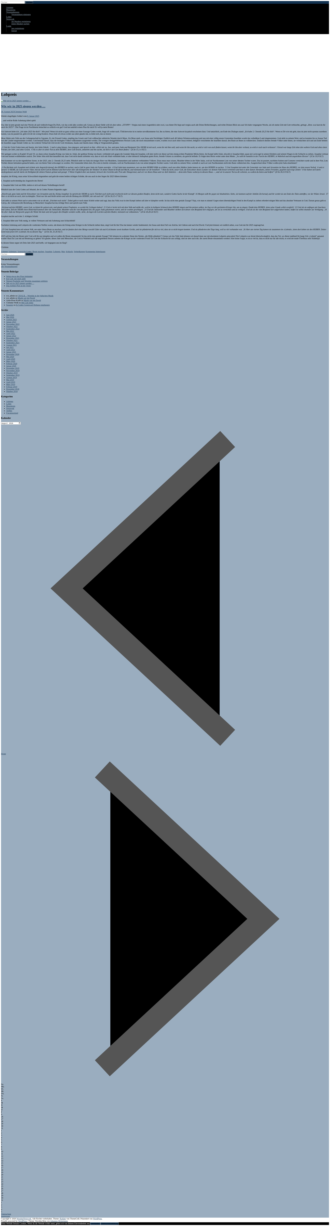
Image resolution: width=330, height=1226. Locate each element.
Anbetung (12, 251)
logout (14, 31)
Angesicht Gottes (24, 251)
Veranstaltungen (12, 12)
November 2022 (12, 324)
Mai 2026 (10, 317)
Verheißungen (79, 251)
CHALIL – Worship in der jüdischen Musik (35, 296)
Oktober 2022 (12, 326)
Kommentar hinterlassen (95, 251)
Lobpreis (56, 251)
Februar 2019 (11, 387)
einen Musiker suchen (20, 24)
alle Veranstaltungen (9, 266)
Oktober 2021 (12, 340)
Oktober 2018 (12, 391)
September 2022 (12, 329)
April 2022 (10, 333)
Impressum (5, 1216)
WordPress (22, 1221)
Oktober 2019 (12, 373)
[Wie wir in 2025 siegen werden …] (16, 101)
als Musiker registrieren (21, 21)
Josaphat (48, 251)
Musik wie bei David (26, 298)
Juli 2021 (10, 347)
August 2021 (11, 345)
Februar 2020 (11, 364)
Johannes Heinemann (59, 1221)
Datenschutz (6, 1214)
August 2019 (11, 377)
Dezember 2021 (12, 338)
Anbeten (9, 7)
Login (8, 26)
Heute (3, 754)
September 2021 (12, 343)
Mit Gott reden (27, 303)
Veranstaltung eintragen (21, 14)
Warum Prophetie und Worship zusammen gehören (27, 281)
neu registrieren (18, 28)
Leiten (8, 17)
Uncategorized (12, 413)
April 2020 (10, 359)
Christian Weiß (21, 112)
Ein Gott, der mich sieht (16, 279)
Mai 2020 (10, 357)
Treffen (9, 411)
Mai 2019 (10, 380)
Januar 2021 (11, 352)
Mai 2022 (10, 331)
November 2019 (12, 370)
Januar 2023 (11, 322)
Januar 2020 (11, 366)
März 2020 (10, 361)
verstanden (95, 1224)
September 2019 (12, 375)
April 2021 (10, 350)
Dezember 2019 (12, 368)
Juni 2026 (10, 315)
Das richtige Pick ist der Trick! (18, 286)
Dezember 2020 (12, 354)
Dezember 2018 (12, 389)
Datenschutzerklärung (109, 1224)
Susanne (9, 305)
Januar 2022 (11, 336)
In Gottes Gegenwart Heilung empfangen (33, 305)
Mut (63, 251)
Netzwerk (10, 19)
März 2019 (10, 384)
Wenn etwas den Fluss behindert (19, 276)
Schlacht (69, 251)
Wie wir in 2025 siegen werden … (23, 106)
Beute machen (38, 251)
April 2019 (10, 382)
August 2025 (11, 319)
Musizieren (10, 10)
